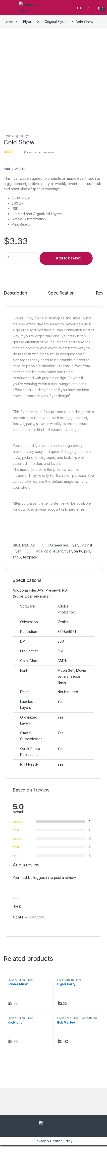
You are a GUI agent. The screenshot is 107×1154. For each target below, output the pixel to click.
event (57, 551)
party (78, 551)
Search (79, 7)
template (30, 557)
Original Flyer (55, 21)
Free (68, 1018)
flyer (68, 551)
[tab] (15, 295)
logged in (41, 877)
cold (47, 551)
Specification (61, 293)
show (17, 557)
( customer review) (39, 152)
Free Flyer (79, 1018)
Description (15, 293)
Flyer (27, 21)
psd (87, 551)
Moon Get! (65, 670)
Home (8, 21)
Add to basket (68, 258)
